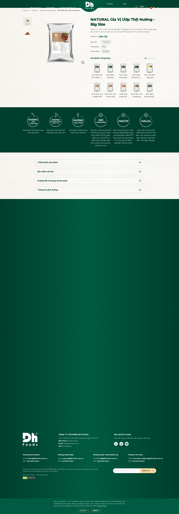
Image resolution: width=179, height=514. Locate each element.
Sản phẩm (50, 8)
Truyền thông (109, 7)
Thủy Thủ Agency (53, 471)
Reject (96, 510)
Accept (83, 510)
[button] (145, 58)
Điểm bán (142, 8)
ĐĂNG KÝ (146, 471)
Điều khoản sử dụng (28, 475)
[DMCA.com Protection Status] (29, 477)
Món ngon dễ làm (67, 8)
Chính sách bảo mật (41, 475)
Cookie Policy (102, 506)
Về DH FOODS (35, 8)
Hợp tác (124, 7)
